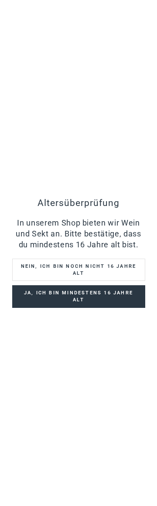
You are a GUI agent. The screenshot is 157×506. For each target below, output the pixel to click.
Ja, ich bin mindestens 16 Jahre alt (78, 296)
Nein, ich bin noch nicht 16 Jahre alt (79, 269)
